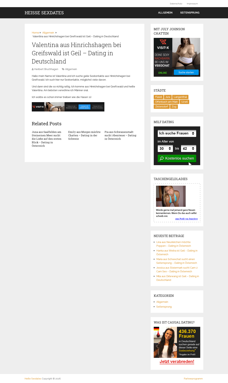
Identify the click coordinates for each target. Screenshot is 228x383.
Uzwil (184, 101)
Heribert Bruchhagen (46, 69)
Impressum (192, 3)
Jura (167, 96)
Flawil (158, 96)
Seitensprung (189, 12)
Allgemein (165, 12)
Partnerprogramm (193, 378)
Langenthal (180, 96)
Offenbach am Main (166, 101)
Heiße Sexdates (44, 13)
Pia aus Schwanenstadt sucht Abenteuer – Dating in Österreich (120, 135)
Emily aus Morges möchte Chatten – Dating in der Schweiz (84, 135)
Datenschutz (176, 3)
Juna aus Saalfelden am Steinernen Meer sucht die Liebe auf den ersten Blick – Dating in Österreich (46, 138)
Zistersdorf (161, 106)
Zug (174, 106)
